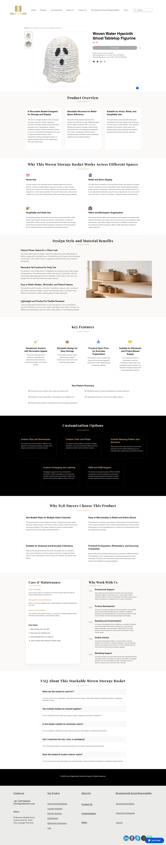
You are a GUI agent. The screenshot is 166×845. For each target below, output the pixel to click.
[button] (105, 10)
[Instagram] (162, 437)
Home (26, 28)
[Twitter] (162, 433)
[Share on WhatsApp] (101, 61)
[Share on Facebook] (94, 61)
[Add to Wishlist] (140, 48)
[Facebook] (162, 429)
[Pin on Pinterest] (97, 61)
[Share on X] (105, 61)
